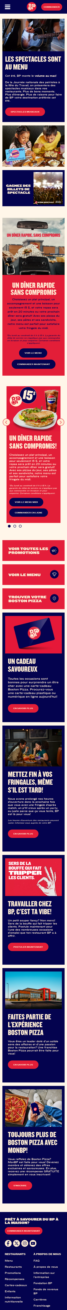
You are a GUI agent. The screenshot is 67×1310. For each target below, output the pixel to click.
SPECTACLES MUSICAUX (25, 111)
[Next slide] (60, 422)
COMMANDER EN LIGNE (28, 512)
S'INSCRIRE (20, 1185)
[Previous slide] (6, 422)
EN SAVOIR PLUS (23, 708)
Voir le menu (33, 352)
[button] (7, 7)
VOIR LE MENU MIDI (26, 502)
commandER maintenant (33, 364)
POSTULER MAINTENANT (28, 946)
